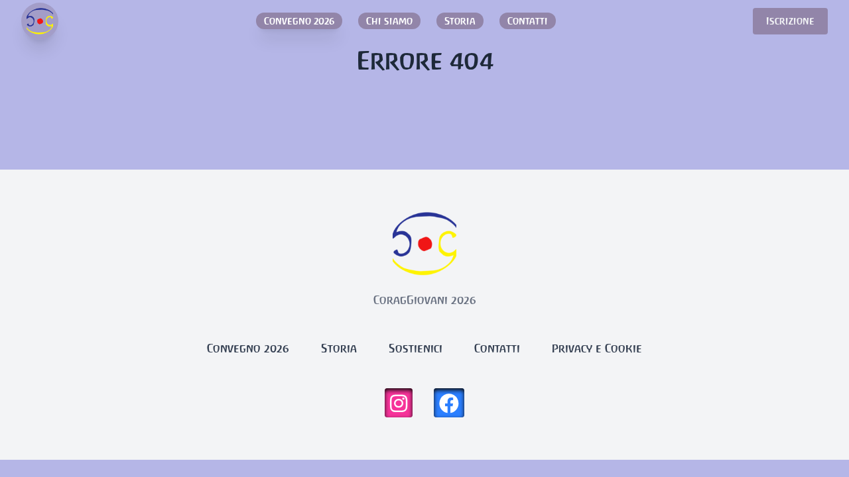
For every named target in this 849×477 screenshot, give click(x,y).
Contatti (527, 20)
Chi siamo (389, 20)
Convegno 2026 (299, 20)
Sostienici (415, 348)
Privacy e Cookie (597, 348)
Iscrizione (790, 20)
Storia (460, 20)
